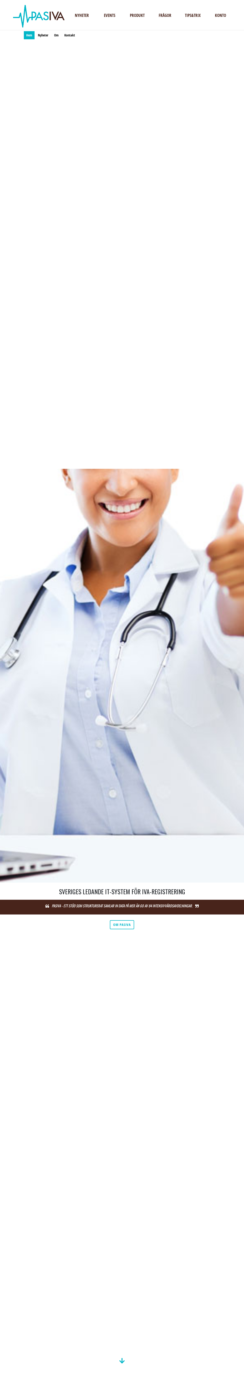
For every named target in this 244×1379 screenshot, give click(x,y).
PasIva (39, 16)
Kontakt (69, 35)
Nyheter (82, 15)
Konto (220, 15)
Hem (29, 35)
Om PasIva (122, 924)
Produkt (137, 15)
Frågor (165, 15)
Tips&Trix (193, 15)
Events (109, 15)
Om (56, 35)
